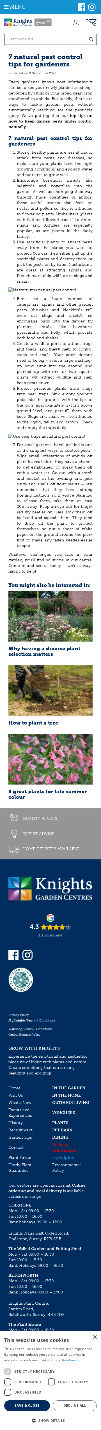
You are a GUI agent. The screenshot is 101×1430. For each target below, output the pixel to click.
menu (18, 7)
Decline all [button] (74, 1405)
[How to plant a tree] (50, 690)
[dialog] (50, 1380)
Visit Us (15, 1095)
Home (14, 1088)
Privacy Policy (18, 1015)
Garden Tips (20, 1137)
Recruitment (20, 1130)
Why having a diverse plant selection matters (44, 651)
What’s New (19, 1102)
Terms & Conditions (32, 1020)
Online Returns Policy (24, 1035)
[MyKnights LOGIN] (75, 22)
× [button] (95, 1337)
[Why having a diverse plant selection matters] (50, 616)
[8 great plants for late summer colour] (50, 759)
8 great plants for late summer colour (47, 794)
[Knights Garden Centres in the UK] (28, 22)
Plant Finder (20, 1157)
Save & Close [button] (27, 1405)
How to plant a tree (33, 723)
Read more (71, 1360)
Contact (16, 1147)
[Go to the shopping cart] (91, 22)
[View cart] (91, 22)
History (15, 1122)
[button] (50, 1420)
